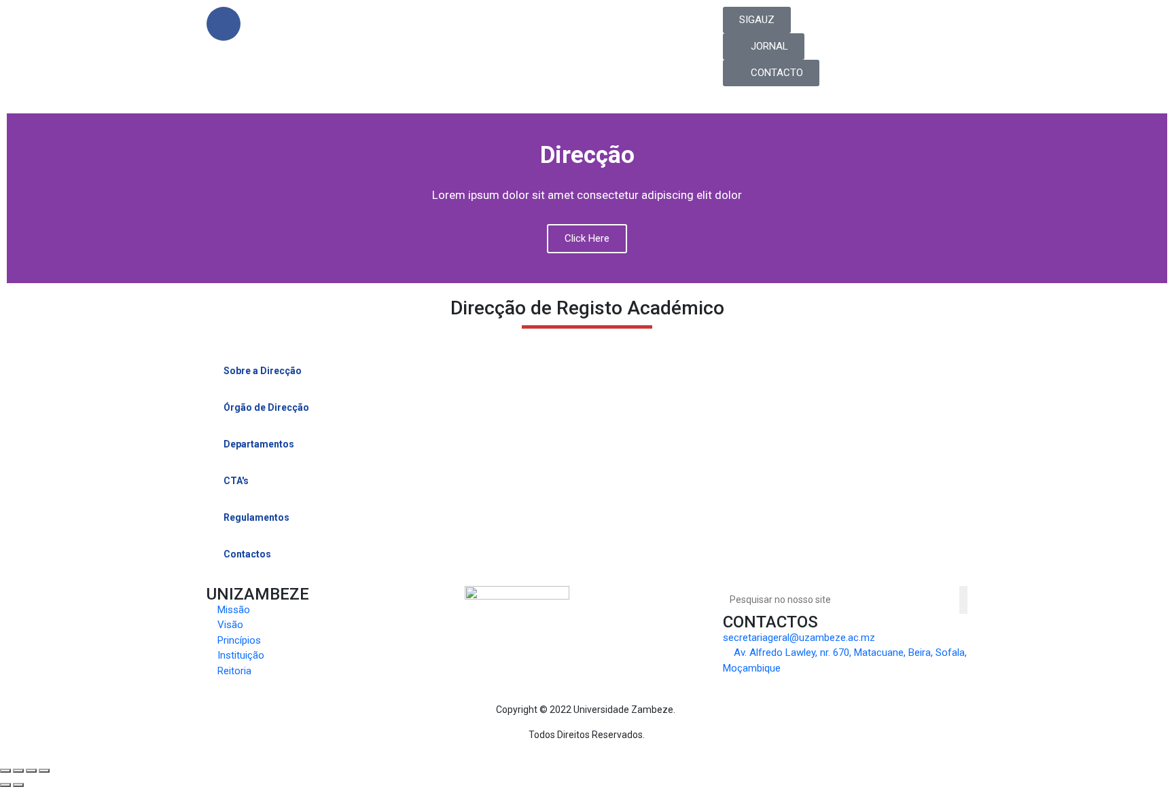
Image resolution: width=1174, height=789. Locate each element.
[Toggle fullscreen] (31, 771)
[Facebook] (224, 24)
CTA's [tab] (236, 480)
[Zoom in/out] (44, 771)
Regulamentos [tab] (256, 517)
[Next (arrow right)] (18, 785)
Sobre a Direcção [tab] (263, 370)
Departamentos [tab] (259, 444)
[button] (757, 20)
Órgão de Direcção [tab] (266, 407)
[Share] (18, 771)
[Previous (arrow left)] (5, 785)
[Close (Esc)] (5, 771)
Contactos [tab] (247, 554)
